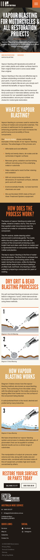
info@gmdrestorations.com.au (13, 513)
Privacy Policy (6, 547)
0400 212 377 (8, 509)
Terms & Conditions (8, 549)
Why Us (3, 532)
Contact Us (5, 538)
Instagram (28, 532)
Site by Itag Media (7, 555)
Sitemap (4, 552)
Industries (4, 535)
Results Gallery (10, 139)
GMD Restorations (8, 3)
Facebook (28, 528)
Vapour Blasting (7, 57)
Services (20, 55)
